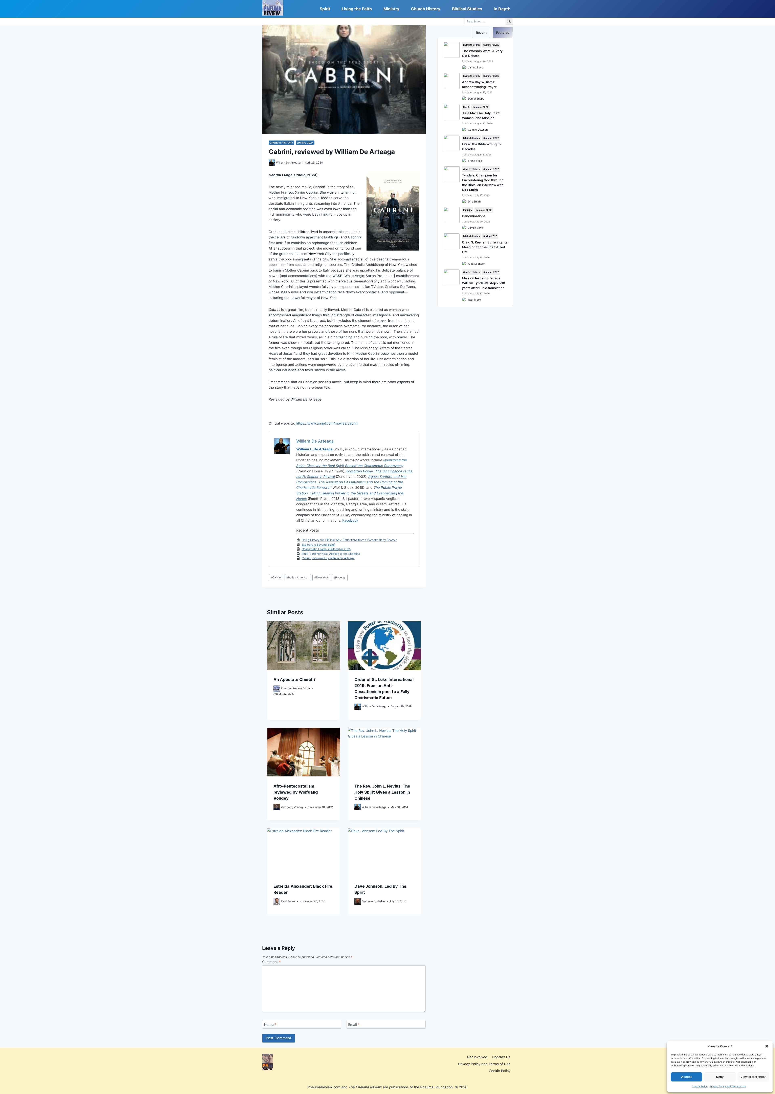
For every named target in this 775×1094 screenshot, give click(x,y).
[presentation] (303, 645)
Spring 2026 (490, 236)
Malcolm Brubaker (373, 901)
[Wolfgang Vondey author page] (276, 807)
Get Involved (477, 1057)
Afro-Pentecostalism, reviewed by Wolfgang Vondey (295, 792)
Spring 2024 (305, 142)
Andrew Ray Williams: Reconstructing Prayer (479, 84)
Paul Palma (288, 901)
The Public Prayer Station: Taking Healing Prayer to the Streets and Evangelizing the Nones (349, 493)
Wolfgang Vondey (292, 807)
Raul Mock (474, 299)
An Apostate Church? (294, 679)
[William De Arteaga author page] (272, 162)
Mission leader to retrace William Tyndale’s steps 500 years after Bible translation (483, 283)
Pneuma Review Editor (295, 688)
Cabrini (275, 577)
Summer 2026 (491, 44)
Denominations (474, 216)
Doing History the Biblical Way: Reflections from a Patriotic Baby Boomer (349, 540)
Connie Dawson (478, 129)
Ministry (391, 8)
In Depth (502, 8)
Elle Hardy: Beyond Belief (318, 544)
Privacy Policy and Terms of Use (728, 1086)
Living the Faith (357, 8)
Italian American (297, 577)
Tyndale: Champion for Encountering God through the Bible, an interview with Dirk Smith (483, 182)
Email (354, 1025)
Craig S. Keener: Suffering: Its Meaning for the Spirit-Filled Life (484, 247)
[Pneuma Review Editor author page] (276, 688)
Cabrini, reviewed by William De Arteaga (328, 558)
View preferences (753, 1077)
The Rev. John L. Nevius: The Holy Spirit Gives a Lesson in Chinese (382, 792)
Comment (271, 962)
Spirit (325, 8)
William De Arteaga (288, 162)
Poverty (339, 577)
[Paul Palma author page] (276, 901)
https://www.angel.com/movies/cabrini (327, 423)
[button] (767, 1046)
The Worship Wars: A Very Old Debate (482, 53)
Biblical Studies (467, 8)
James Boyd (475, 67)
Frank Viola (475, 160)
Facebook (350, 520)
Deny (720, 1077)
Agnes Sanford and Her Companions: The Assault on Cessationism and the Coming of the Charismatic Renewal (351, 482)
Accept (686, 1077)
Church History (425, 8)
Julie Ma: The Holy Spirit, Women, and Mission (481, 115)
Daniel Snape (476, 98)
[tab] (481, 32)
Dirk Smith (474, 201)
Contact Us (501, 1057)
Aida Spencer (476, 263)
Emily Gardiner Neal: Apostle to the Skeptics (331, 553)
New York (321, 577)
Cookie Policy (700, 1086)
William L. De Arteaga (314, 449)
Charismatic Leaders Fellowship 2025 (326, 549)
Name (270, 1025)
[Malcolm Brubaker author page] (357, 901)
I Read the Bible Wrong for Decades (482, 146)
